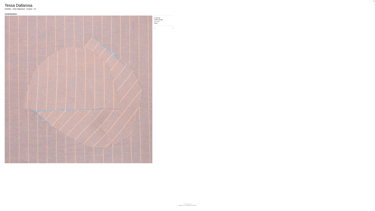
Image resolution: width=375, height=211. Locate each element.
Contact (29, 9)
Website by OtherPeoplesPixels (187, 205)
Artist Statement (18, 9)
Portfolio (8, 9)
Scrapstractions (11, 14)
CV (35, 9)
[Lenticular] (78, 89)
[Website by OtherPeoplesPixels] (371, 4)
